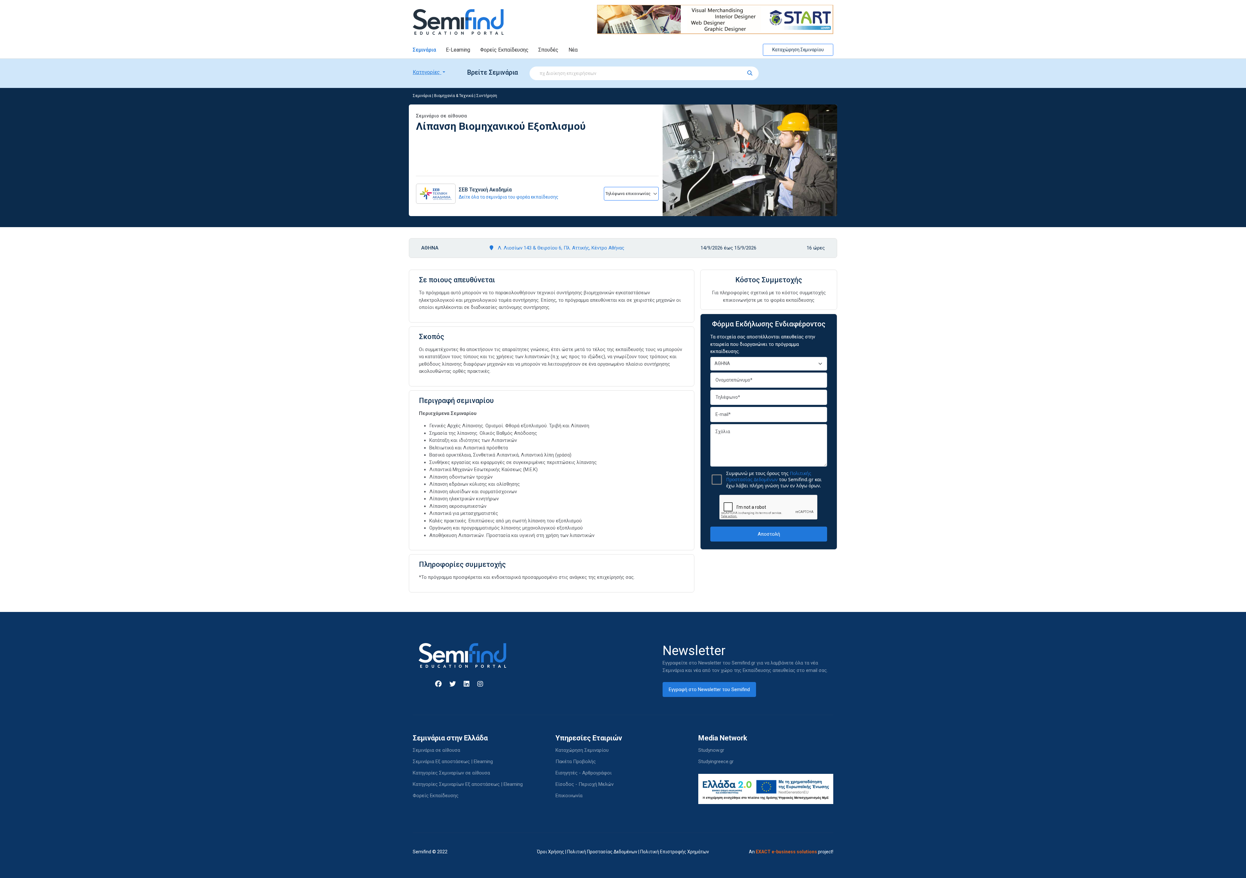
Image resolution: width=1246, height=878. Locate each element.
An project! (791, 851)
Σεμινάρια (424, 50)
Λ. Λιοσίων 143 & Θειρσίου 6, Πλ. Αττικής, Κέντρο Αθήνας (560, 248)
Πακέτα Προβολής (576, 761)
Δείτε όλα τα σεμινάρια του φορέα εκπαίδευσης (508, 197)
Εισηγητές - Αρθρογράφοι (584, 773)
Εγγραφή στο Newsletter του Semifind (709, 689)
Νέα (573, 50)
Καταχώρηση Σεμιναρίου (798, 49)
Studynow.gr (711, 750)
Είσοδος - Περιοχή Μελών (585, 784)
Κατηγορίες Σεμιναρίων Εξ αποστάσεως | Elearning (468, 784)
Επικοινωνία (569, 796)
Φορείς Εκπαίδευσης (504, 50)
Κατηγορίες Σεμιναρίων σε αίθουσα (451, 773)
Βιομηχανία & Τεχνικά (453, 95)
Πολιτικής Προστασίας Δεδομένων (768, 476)
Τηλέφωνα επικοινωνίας (628, 193)
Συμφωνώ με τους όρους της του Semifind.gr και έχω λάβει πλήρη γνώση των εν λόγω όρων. (774, 479)
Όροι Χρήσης (550, 851)
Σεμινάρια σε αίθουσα (436, 750)
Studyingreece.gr (716, 761)
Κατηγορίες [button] (427, 72)
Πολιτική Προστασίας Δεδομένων (602, 851)
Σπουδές (548, 50)
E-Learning (458, 50)
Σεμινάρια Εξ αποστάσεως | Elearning (453, 761)
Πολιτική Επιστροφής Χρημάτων (674, 851)
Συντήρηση (486, 95)
